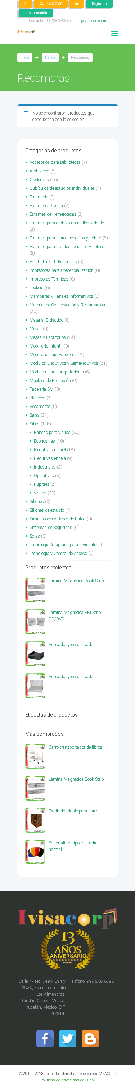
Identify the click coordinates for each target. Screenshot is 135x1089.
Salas (35, 415)
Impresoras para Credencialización (62, 270)
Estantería (39, 197)
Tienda (50, 57)
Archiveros (39, 171)
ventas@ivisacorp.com (88, 21)
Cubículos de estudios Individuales (62, 188)
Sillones (37, 501)
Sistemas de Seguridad (51, 527)
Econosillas (44, 441)
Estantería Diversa (46, 205)
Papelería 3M (42, 389)
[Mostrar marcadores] (76, 4)
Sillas (35, 423)
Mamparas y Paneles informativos (61, 296)
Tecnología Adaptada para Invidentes (64, 544)
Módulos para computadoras (57, 372)
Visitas (40, 493)
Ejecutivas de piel (50, 449)
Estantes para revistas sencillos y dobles (67, 246)
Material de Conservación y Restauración (67, 305)
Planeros (37, 397)
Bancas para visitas (52, 432)
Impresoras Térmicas (49, 279)
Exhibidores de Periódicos (53, 261)
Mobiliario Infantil (46, 346)
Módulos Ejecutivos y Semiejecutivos (64, 363)
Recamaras (40, 406)
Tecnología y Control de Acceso (58, 553)
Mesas (36, 328)
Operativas (44, 475)
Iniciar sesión (35, 13)
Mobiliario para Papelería (52, 354)
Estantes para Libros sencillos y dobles (66, 238)
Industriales (45, 467)
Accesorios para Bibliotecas (55, 162)
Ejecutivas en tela (50, 458)
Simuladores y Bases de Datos (58, 518)
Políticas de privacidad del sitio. (68, 1080)
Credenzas (39, 179)
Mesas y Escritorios (48, 337)
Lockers (37, 287)
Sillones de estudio (47, 510)
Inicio (24, 57)
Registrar (99, 4)
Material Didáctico (46, 320)
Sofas (35, 536)
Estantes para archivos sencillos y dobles (68, 222)
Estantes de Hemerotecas (53, 214)
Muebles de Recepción (50, 380)
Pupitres (41, 484)
